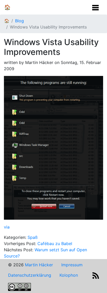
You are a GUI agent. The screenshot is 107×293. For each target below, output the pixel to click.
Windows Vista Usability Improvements (48, 27)
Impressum (72, 264)
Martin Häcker (39, 264)
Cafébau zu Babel (54, 243)
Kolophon (68, 275)
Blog (19, 20)
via (7, 227)
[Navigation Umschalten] (95, 6)
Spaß (33, 237)
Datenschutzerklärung (29, 275)
